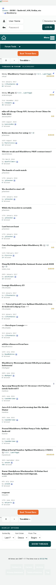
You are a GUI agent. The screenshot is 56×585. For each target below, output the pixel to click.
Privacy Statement (15, 572)
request (6, 492)
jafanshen (5, 135)
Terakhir (25, 60)
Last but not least (10, 226)
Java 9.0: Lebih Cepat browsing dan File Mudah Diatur (25, 408)
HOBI (12, 10)
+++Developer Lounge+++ (14, 325)
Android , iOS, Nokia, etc (29, 10)
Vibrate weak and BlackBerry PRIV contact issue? (27, 151)
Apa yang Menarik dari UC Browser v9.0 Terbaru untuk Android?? (26, 387)
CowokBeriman (10, 399)
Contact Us (16, 567)
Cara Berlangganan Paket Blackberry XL (22, 245)
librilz (4, 248)
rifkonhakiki (10, 84)
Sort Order (19, 533)
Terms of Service (34, 572)
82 (3, 86)
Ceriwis (5, 10)
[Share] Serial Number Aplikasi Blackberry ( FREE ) (27, 450)
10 (3, 145)
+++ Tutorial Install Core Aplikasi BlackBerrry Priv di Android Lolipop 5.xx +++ (27, 305)
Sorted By (6, 533)
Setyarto (5, 495)
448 (3, 465)
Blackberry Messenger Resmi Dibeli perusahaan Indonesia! (26, 364)
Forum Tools (10, 46)
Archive (39, 567)
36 (3, 105)
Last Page (47, 74)
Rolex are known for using (15, 133)
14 (3, 258)
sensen (7, 463)
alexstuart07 (6, 117)
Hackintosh (6, 455)
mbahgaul (5, 368)
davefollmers (7, 154)
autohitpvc (9, 277)
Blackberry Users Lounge (20, 74)
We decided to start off (13, 189)
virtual (4, 76)
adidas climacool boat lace (15, 344)
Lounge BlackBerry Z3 (13, 285)
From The (32, 533)
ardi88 (4, 476)
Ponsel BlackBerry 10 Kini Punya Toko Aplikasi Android (25, 429)
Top (47, 572)
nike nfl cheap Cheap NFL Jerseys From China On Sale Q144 (26, 112)
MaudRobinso (7, 347)
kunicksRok (9, 124)
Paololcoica (10, 143)
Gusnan (5, 434)
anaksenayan (7, 95)
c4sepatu (8, 103)
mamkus (5, 391)
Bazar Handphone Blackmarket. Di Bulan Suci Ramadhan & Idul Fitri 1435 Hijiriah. (25, 472)
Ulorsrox (8, 255)
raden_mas (6, 269)
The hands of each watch (14, 170)
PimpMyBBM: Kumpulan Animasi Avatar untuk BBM (28, 264)
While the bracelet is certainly (17, 208)
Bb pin (11, 92)
